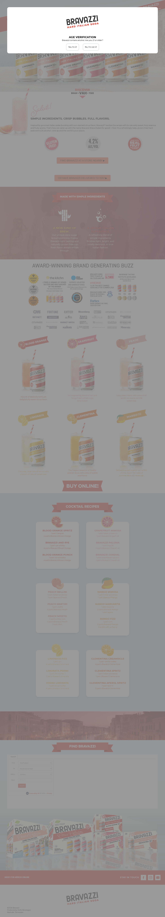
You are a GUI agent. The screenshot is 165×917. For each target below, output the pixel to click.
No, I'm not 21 (91, 47)
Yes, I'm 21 (72, 47)
